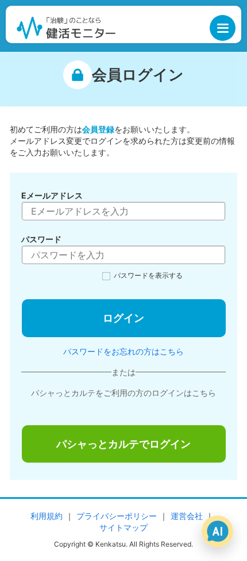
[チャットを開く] (217, 531)
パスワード (41, 239)
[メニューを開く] (223, 28)
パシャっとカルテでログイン (123, 444)
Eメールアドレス (52, 195)
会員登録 (98, 129)
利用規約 (46, 516)
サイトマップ (123, 527)
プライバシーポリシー (116, 516)
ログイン (123, 318)
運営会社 (187, 516)
